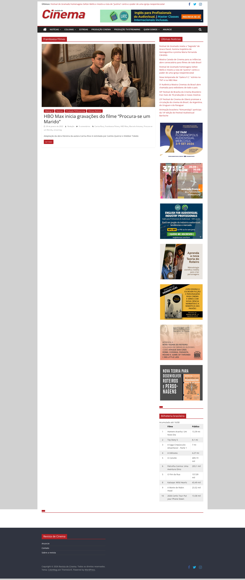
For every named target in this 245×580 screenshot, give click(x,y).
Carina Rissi (99, 126)
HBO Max (124, 126)
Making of (49, 111)
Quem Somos (150, 29)
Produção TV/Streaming (127, 29)
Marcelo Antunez (136, 126)
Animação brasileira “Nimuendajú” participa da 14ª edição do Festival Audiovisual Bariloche (180, 112)
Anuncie (167, 29)
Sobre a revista (49, 552)
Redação (71, 126)
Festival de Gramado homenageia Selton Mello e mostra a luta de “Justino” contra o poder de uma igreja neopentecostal (108, 4)
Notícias (54, 29)
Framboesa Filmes (112, 126)
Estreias (83, 29)
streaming (58, 130)
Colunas (69, 29)
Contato (45, 548)
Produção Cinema (101, 29)
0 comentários (84, 126)
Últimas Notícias (94, 111)
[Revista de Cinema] (45, 29)
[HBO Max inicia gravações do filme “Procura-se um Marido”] (98, 45)
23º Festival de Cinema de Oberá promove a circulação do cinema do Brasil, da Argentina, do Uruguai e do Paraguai (180, 102)
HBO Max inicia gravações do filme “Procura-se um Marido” (97, 119)
